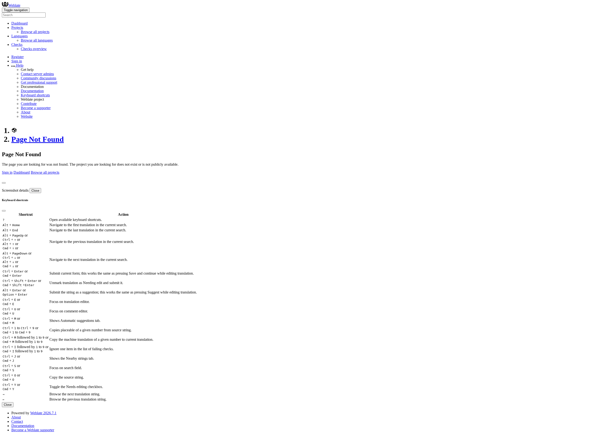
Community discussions (38, 78)
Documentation (32, 91)
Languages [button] (19, 36)
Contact (17, 421)
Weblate (14, 5)
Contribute (29, 104)
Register (17, 57)
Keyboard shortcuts (35, 95)
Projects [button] (17, 28)
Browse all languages (37, 40)
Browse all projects (35, 32)
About (25, 112)
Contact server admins (37, 74)
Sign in (16, 61)
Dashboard (19, 23)
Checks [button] (16, 45)
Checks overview (34, 49)
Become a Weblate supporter (32, 430)
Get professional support (39, 82)
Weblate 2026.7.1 (43, 413)
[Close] (4, 183)
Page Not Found (37, 139)
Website (27, 116)
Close (35, 190)
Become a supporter (36, 108)
